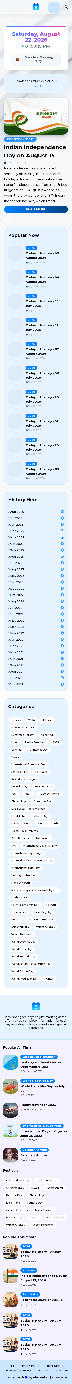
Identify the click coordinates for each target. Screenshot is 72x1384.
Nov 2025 (37, 537)
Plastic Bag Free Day (40, 919)
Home (11, 1366)
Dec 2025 (37, 531)
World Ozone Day (22, 971)
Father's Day (40, 816)
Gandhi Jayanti (20, 823)
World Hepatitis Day (23, 956)
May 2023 (36, 576)
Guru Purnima (20, 838)
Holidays (47, 720)
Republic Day (19, 786)
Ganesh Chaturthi (47, 823)
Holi (13, 845)
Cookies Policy (54, 1366)
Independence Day (20, 139)
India (14, 742)
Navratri (51, 904)
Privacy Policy (30, 1366)
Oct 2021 (36, 659)
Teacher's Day (43, 786)
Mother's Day (19, 897)
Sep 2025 (36, 550)
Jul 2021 (37, 678)
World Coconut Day (23, 941)
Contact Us (60, 1370)
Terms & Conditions (18, 1370)
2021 (14, 793)
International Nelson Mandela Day (31, 860)
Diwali (15, 757)
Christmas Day (39, 749)
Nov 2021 (36, 652)
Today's (16, 720)
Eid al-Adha (18, 816)
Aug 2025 (37, 556)
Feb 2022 (36, 633)
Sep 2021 (36, 665)
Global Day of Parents (24, 830)
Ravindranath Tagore (24, 779)
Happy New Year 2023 (38, 1105)
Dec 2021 (36, 646)
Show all (36, 86)
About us (42, 1370)
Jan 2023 (36, 582)
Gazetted (47, 734)
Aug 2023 (36, 569)
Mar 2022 (36, 627)
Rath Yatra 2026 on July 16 (41, 1300)
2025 (55, 742)
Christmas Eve (42, 801)
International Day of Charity (40, 845)
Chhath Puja (18, 801)
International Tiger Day (25, 867)
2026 (31, 248)
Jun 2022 (36, 614)
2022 (28, 793)
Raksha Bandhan (35, 742)
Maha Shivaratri (20, 882)
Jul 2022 (36, 608)
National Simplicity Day (25, 904)
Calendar (16, 749)
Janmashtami (19, 771)
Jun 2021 (36, 684)
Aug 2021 (36, 671)
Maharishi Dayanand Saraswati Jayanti (34, 890)
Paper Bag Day (43, 912)
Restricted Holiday (22, 734)
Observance (18, 912)
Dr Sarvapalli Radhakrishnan (28, 808)
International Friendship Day (28, 764)
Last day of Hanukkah (24, 875)
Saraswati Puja (20, 926)
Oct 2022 (36, 595)
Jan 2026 (36, 524)
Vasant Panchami (22, 934)
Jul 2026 (36, 518)
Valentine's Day (45, 926)
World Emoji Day (21, 949)
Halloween (42, 838)
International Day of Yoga (26, 853)
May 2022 (36, 620)
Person (15, 919)
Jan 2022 (36, 639)
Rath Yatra (41, 771)
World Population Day (24, 978)
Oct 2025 (36, 544)
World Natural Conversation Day (30, 963)
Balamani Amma (49, 793)
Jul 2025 (36, 563)
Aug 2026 (37, 512)
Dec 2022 (36, 588)
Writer (49, 978)
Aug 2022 (36, 601)
